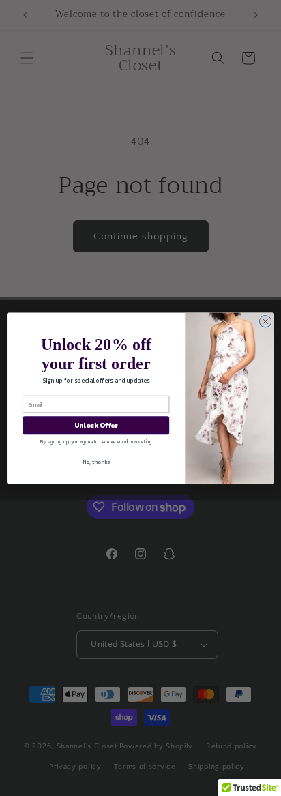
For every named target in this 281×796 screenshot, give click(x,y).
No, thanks (96, 462)
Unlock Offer (95, 425)
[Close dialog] (265, 321)
